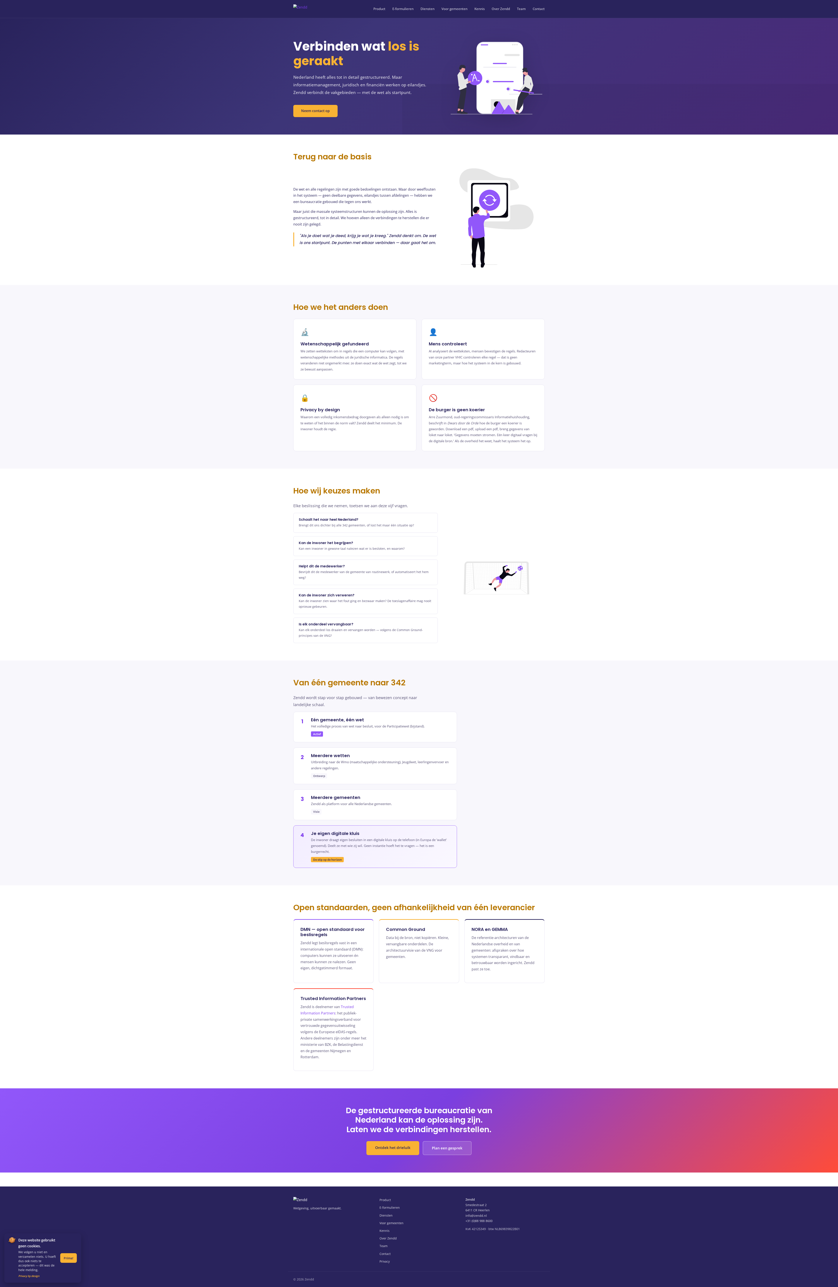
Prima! (68, 1258)
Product (379, 9)
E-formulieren (403, 9)
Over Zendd (501, 9)
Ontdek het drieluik (392, 1147)
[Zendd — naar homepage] (309, 9)
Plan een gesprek (447, 1147)
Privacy (385, 1261)
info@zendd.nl (476, 1216)
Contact (539, 9)
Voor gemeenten (454, 9)
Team (521, 9)
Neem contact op (315, 110)
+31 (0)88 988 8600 (479, 1221)
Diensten (427, 9)
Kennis (479, 9)
